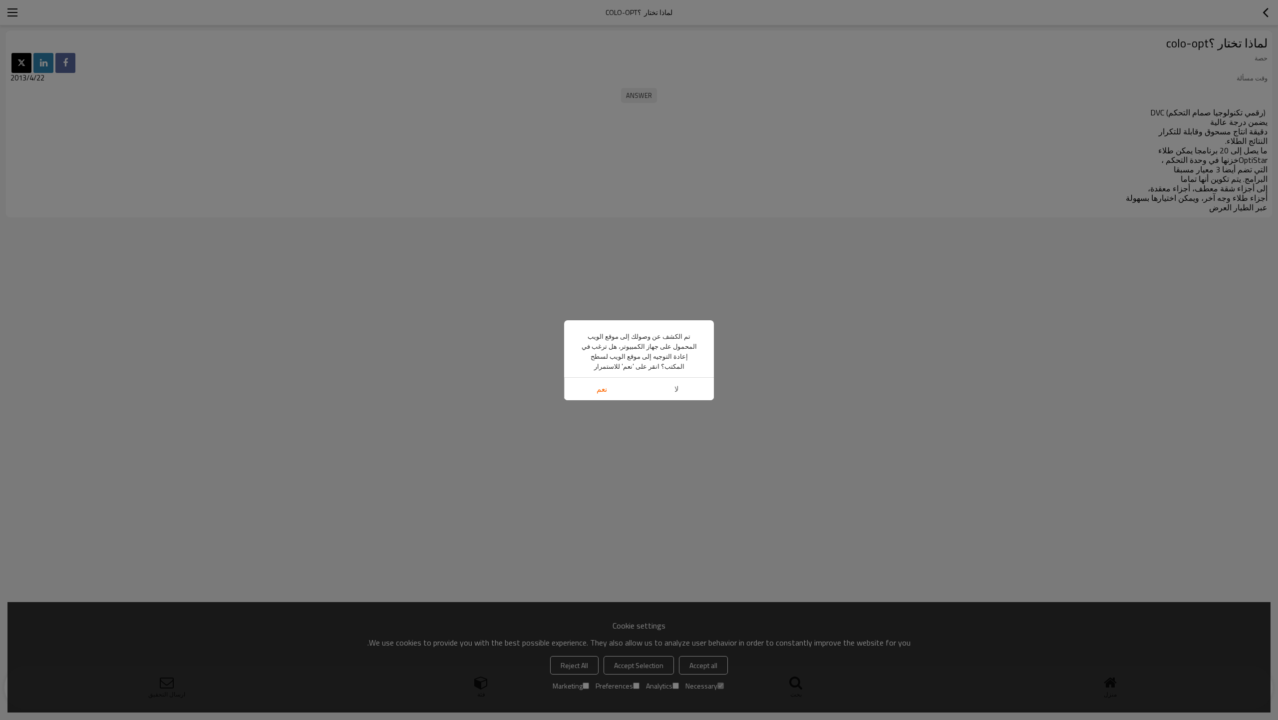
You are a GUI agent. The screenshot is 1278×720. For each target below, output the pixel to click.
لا (676, 389)
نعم (602, 389)
